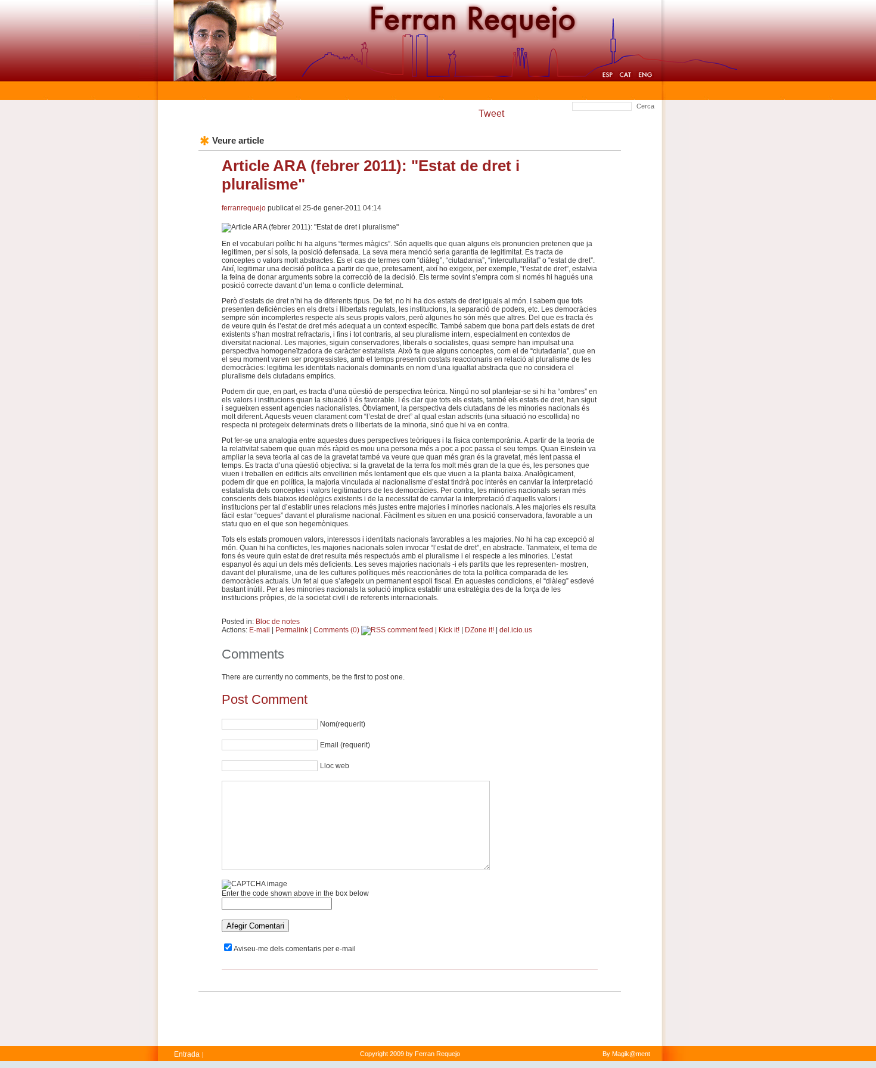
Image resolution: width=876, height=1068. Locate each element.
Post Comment (264, 699)
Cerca (645, 106)
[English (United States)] (645, 76)
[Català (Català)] (625, 76)
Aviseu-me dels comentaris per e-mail (295, 949)
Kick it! (449, 630)
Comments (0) (336, 630)
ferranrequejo (244, 208)
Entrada (187, 1054)
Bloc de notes (278, 621)
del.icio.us (515, 630)
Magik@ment (631, 1053)
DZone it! (479, 630)
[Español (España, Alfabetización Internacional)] (607, 76)
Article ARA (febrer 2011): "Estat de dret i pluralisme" (371, 175)
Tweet (491, 113)
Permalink (291, 630)
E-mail (259, 630)
